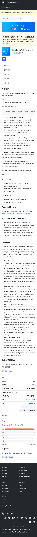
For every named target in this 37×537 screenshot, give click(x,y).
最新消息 (4, 471)
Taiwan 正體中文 (11, 514)
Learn (3, 482)
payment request (24, 410)
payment (32, 407)
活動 (20, 485)
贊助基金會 (23, 488)
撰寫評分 (4, 444)
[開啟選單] (34, 2)
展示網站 (22, 468)
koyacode (17, 53)
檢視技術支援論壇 (7, 457)
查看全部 (32, 444)
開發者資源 (5, 488)
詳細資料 (6, 65)
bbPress (5, 503)
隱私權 (4, 477)
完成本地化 (32, 12)
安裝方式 (6, 74)
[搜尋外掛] (20, 18)
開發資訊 (6, 79)
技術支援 (6, 83)
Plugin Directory (6, 7)
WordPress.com (7, 497)
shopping (32, 410)
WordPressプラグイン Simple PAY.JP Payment (16, 213)
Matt (4, 500)
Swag (22, 491)
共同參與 (22, 482)
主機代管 (4, 474)
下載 (4, 59)
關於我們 (4, 468)
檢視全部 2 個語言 (30, 399)
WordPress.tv (7, 491)
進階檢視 (4, 415)
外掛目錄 (22, 474)
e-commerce (25, 407)
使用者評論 (7, 70)
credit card (32, 403)
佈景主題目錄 (23, 471)
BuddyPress (6, 506)
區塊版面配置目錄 (24, 477)
